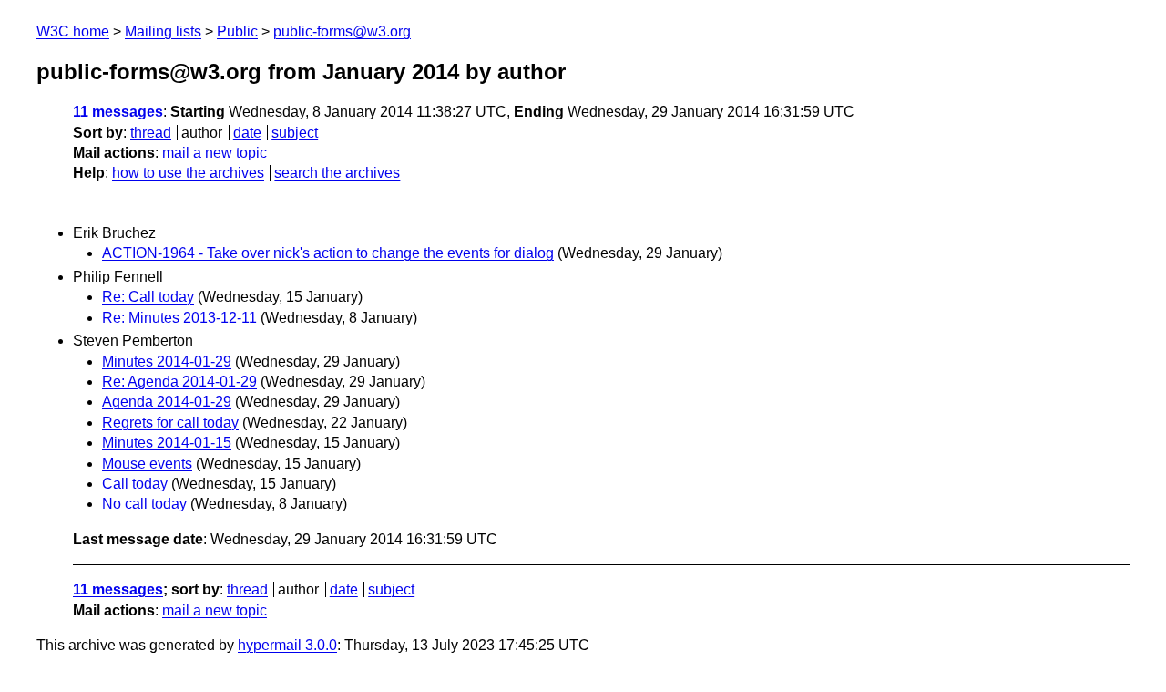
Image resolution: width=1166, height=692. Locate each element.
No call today (144, 503)
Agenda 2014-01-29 (166, 401)
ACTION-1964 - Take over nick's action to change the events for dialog (328, 253)
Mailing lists (163, 31)
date (247, 132)
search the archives (337, 173)
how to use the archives (188, 173)
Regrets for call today (170, 422)
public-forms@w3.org (342, 31)
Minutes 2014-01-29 (166, 361)
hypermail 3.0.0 (287, 645)
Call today (135, 483)
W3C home (72, 31)
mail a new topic (214, 152)
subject (294, 132)
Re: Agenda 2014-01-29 (179, 381)
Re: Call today (148, 297)
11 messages (118, 111)
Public (237, 31)
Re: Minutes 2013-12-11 (179, 317)
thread (150, 132)
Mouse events (147, 463)
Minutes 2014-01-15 (166, 442)
